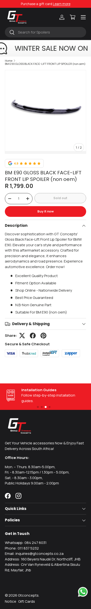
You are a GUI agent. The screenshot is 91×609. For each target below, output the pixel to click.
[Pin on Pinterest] (43, 335)
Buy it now (45, 211)
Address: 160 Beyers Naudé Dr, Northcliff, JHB (42, 559)
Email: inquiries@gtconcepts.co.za (34, 553)
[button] (72, 17)
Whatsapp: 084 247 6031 (26, 542)
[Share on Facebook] (32, 335)
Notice (10, 601)
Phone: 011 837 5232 (22, 548)
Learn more (61, 4)
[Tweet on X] (22, 335)
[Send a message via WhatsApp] (83, 592)
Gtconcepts (28, 595)
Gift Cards (26, 601)
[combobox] (45, 32)
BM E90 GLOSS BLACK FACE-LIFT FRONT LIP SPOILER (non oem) (45, 63)
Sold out (60, 198)
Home (8, 60)
